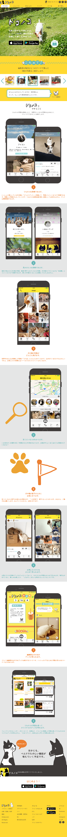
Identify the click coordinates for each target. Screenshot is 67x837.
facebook (62, 811)
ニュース (16, 6)
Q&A (33, 819)
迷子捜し (61, 6)
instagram (62, 817)
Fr (54, 1)
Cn (57, 1)
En (52, 1)
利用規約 (19, 806)
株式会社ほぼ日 (21, 819)
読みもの (28, 6)
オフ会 (50, 6)
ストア (39, 6)
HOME (5, 6)
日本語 (49, 1)
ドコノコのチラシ (37, 822)
